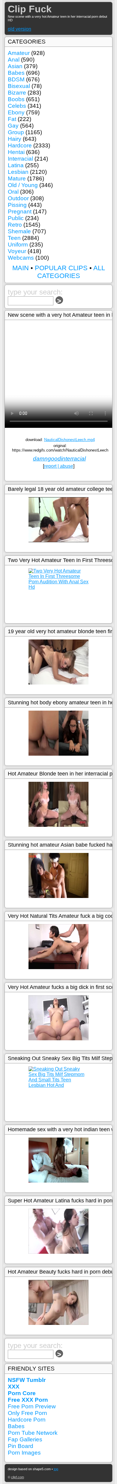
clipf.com (17, 1477)
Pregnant (20, 211)
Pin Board (20, 1446)
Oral (13, 192)
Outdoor (18, 198)
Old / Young (23, 185)
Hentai (16, 152)
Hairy (14, 139)
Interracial (20, 159)
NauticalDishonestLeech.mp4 (69, 439)
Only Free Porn (27, 1413)
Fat (12, 119)
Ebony (16, 112)
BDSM (16, 79)
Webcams (21, 258)
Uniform (18, 244)
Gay (13, 125)
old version (19, 29)
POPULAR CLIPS (61, 268)
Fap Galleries (25, 1439)
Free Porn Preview (32, 1406)
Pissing (17, 205)
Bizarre (17, 92)
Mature (17, 178)
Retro (15, 225)
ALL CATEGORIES (71, 272)
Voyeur (17, 251)
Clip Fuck (30, 9)
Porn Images (24, 1452)
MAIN (20, 268)
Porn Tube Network (33, 1433)
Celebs (17, 106)
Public (16, 218)
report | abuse (58, 466)
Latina (16, 165)
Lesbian (18, 172)
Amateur (19, 53)
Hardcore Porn (27, 1419)
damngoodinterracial (59, 458)
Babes (16, 73)
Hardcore (20, 145)
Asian (15, 66)
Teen (14, 238)
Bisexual (19, 86)
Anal (14, 59)
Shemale (19, 231)
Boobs (16, 99)
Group (16, 132)
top (56, 1469)
